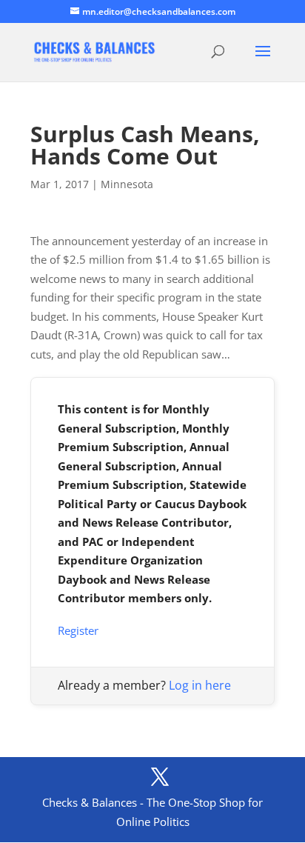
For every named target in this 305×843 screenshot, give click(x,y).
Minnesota (127, 184)
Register (78, 630)
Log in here (200, 685)
